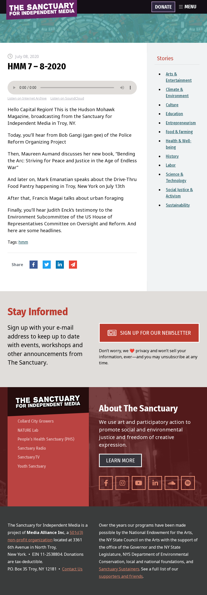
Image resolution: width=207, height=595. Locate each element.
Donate (163, 7)
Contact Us (72, 569)
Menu (190, 6)
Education (174, 113)
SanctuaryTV (29, 457)
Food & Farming (179, 131)
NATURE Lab (28, 430)
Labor (171, 165)
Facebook (34, 265)
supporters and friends (121, 576)
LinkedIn (60, 265)
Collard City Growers (36, 421)
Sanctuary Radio (32, 448)
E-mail (73, 265)
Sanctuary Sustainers (119, 569)
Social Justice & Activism (179, 193)
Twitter (47, 265)
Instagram (122, 483)
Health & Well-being (178, 144)
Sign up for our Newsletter (155, 332)
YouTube (139, 483)
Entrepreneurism (181, 123)
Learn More (120, 460)
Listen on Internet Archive (27, 98)
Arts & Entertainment (179, 77)
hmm (23, 242)
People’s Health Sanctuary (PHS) (46, 439)
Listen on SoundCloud (67, 98)
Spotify (188, 483)
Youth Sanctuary (32, 466)
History (172, 156)
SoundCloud (171, 483)
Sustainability (178, 205)
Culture (172, 105)
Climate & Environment (177, 93)
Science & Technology (176, 178)
